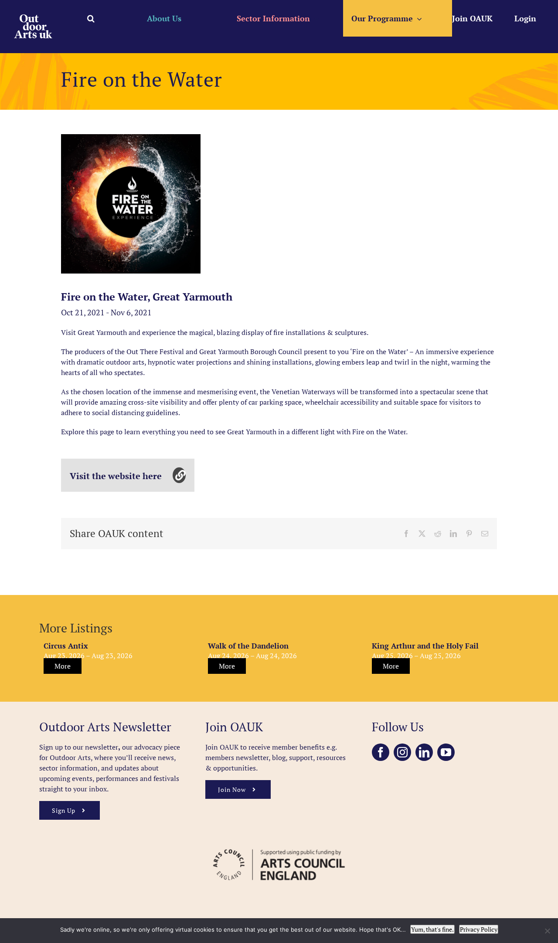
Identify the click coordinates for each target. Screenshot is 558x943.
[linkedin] (424, 752)
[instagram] (402, 752)
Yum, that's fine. (432, 929)
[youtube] (446, 752)
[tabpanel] (131, 204)
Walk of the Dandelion (248, 646)
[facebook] (380, 752)
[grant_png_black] (278, 845)
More (62, 666)
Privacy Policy (478, 929)
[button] (91, 18)
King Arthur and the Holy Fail (425, 646)
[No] (547, 930)
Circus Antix (66, 646)
